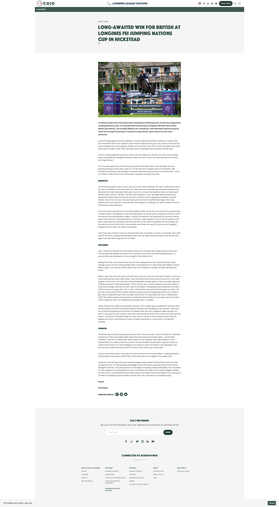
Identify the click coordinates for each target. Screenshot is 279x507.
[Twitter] (137, 441)
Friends (131, 481)
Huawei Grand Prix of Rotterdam (112, 482)
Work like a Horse (183, 471)
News (155, 478)
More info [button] (28, 503)
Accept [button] (271, 503)
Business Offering (135, 471)
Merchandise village (136, 478)
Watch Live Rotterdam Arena (115, 478)
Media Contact (158, 474)
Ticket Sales (226, 3)
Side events (181, 468)
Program (108, 468)
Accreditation (158, 471)
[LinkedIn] (208, 3)
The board (84, 474)
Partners (132, 474)
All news (41, 9)
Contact (84, 478)
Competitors (109, 474)
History (84, 471)
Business (132, 468)
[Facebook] (126, 441)
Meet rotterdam (87, 481)
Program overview (112, 471)
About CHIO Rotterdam (90, 468)
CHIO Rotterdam (46, 3)
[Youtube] (153, 441)
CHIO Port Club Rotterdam (138, 484)
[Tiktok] (131, 441)
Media (155, 468)
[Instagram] (142, 441)
